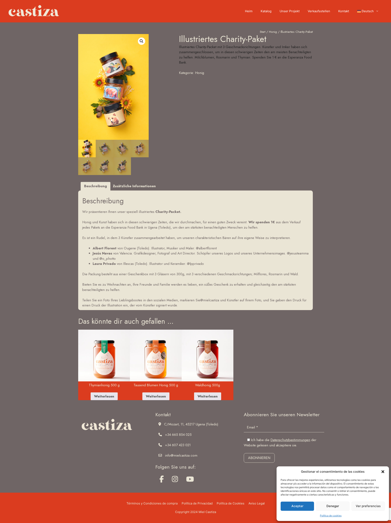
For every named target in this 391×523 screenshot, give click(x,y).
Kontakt (343, 11)
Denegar (332, 506)
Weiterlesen (104, 396)
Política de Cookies (230, 503)
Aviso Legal (256, 503)
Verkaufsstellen (319, 11)
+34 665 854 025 (178, 434)
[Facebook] (161, 479)
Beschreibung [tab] (95, 186)
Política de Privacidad (197, 503)
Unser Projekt (290, 11)
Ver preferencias (368, 506)
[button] (383, 472)
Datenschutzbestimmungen (290, 439)
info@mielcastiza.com (181, 455)
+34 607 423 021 (178, 445)
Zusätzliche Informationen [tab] (134, 186)
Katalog (266, 11)
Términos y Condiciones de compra (152, 503)
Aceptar (297, 506)
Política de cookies (331, 515)
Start (262, 31)
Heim (249, 11)
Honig (273, 31)
